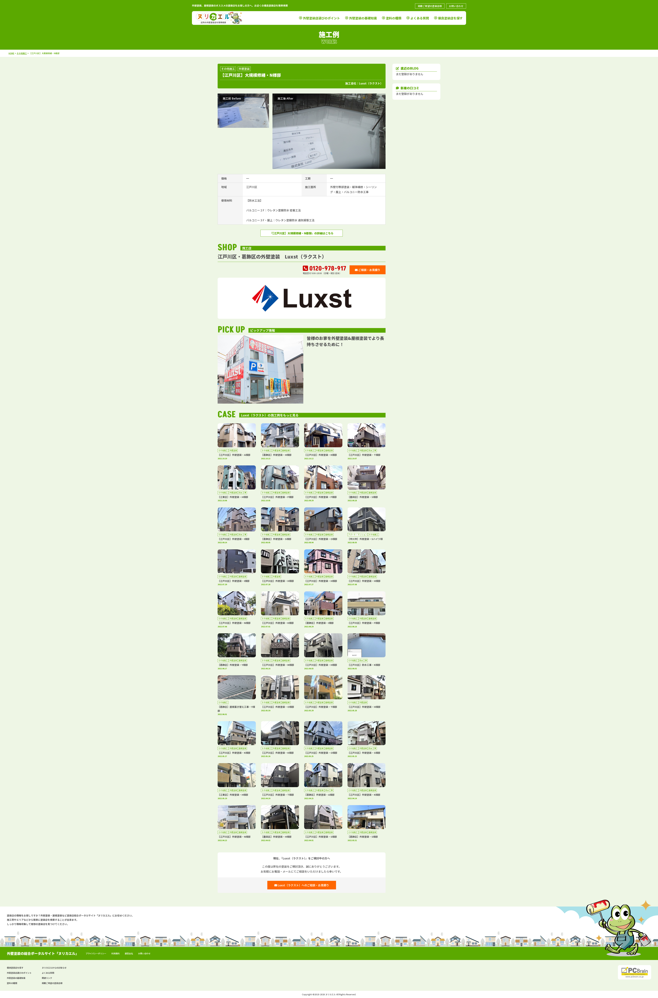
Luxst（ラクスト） (371, 83)
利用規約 (115, 953)
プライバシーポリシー (96, 953)
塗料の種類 (393, 18)
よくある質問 (419, 18)
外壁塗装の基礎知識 (363, 18)
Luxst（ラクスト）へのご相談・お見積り (303, 885)
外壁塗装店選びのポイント (321, 18)
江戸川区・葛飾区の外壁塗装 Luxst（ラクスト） (272, 256)
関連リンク (47, 977)
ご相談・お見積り (369, 270)
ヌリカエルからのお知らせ (54, 967)
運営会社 (129, 953)
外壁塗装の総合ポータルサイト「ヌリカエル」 (43, 953)
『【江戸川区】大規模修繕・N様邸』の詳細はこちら (301, 233)
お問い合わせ (456, 6)
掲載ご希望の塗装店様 (430, 6)
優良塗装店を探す (450, 18)
